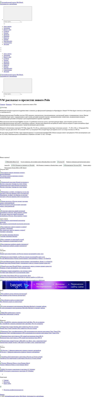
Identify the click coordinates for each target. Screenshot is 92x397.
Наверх (2, 394)
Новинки (6, 36)
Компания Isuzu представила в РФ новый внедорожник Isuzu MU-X (21, 338)
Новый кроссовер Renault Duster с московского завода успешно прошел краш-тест (25, 263)
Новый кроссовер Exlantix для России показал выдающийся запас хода (21, 254)
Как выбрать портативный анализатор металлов (15, 224)
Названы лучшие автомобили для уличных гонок (15, 268)
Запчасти (6, 34)
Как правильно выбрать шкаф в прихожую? (13, 246)
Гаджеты (6, 31)
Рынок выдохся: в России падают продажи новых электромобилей (13, 205)
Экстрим (6, 44)
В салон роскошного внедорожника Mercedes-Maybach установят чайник (22, 308)
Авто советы (7, 26)
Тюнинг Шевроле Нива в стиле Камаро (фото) (14, 364)
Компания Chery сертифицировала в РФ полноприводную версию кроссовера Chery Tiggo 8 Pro (29, 333)
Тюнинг (6, 33)
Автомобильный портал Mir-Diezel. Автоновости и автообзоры (24, 396)
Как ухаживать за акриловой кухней (11, 241)
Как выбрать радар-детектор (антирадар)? (13, 295)
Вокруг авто (7, 29)
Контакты (7, 382)
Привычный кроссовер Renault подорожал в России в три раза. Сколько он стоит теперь (13, 186)
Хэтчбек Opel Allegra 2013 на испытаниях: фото (14, 272)
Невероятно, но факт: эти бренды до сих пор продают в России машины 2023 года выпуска (14, 195)
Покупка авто (8, 41)
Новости (6, 38)
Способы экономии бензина (8, 236)
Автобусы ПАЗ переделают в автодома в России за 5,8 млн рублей (20, 358)
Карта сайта (7, 383)
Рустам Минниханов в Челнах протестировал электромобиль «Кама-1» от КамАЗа (25, 258)
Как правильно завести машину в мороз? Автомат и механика (12, 230)
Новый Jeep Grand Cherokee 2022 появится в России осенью (18, 328)
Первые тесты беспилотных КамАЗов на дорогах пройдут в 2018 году (21, 277)
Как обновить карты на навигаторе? (11, 301)
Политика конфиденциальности (13, 390)
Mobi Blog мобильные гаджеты (9, 314)
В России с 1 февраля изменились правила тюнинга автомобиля (19, 352)
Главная (6, 380)
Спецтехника (8, 42)
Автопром (7, 28)
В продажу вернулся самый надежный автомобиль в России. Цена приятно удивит (13, 215)
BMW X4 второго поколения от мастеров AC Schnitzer (17, 371)
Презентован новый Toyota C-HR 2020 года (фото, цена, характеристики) (22, 342)
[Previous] (0, 249)
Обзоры (6, 39)
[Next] (2, 249)
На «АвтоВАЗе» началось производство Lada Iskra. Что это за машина (21, 323)
